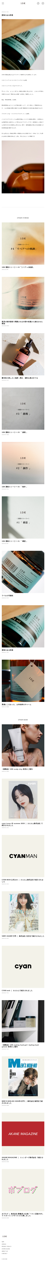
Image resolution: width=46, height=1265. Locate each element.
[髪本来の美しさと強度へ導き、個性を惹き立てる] (23, 354)
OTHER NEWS (23, 720)
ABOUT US (5, 1251)
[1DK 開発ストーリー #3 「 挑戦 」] (23, 408)
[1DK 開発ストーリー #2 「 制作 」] (23, 463)
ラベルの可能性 (7, 595)
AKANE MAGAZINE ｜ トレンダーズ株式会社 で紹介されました (22, 1158)
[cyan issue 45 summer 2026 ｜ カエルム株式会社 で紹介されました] (23, 800)
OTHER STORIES (23, 218)
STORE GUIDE (6, 1248)
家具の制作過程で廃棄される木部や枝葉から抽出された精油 (22, 322)
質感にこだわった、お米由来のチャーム (16, 704)
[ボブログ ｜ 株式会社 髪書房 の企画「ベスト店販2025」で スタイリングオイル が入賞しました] (23, 1190)
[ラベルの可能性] (23, 572)
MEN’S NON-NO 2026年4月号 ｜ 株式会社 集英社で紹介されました (22, 1102)
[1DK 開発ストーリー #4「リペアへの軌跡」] (23, 243)
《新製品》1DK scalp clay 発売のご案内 (17, 769)
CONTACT (4, 1253)
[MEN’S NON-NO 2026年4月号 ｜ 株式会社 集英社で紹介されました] (23, 1077)
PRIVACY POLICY (7, 1246)
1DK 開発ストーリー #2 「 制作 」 (15, 487)
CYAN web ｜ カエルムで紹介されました (17, 990)
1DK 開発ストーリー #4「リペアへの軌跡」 (18, 267)
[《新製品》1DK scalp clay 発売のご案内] (23, 745)
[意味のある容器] (23, 626)
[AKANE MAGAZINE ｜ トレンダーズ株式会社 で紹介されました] (23, 1134)
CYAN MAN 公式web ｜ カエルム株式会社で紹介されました (23, 881)
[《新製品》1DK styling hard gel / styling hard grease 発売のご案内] (23, 1021)
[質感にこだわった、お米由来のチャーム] (23, 681)
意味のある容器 (7, 650)
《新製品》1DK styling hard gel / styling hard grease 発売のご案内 (20, 1046)
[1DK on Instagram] (43, 3)
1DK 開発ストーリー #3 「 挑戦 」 (15, 432)
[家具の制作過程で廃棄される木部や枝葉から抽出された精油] (23, 298)
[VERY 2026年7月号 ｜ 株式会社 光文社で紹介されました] (23, 912)
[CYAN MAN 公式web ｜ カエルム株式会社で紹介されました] (23, 856)
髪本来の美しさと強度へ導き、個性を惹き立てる (20, 378)
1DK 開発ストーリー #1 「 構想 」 (15, 541)
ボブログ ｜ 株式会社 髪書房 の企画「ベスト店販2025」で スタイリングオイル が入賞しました (23, 1215)
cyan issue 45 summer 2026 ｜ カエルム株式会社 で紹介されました (22, 824)
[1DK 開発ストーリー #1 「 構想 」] (23, 517)
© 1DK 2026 (4, 1259)
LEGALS (4, 1244)
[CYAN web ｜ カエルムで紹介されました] (23, 967)
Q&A (3, 1241)
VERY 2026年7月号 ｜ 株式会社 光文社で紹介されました (23, 936)
